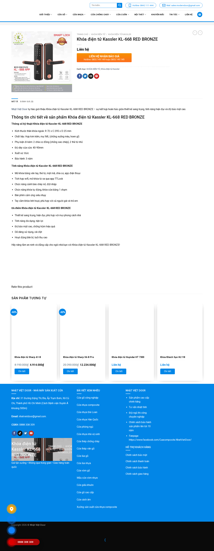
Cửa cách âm (84, 499)
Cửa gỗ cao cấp (85, 492)
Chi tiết (21, 371)
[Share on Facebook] (79, 76)
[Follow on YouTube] (31, 433)
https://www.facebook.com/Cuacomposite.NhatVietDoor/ (160, 439)
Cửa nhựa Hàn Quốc (87, 419)
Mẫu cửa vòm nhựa (87, 477)
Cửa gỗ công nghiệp (87, 397)
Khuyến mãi (157, 14)
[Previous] (11, 344)
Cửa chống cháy (100, 14)
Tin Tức (173, 14)
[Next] (202, 344)
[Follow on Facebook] (14, 433)
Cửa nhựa (78, 14)
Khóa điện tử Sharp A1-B (28, 357)
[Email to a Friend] (90, 76)
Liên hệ (188, 14)
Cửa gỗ (61, 14)
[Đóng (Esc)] (3, 532)
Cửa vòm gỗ (83, 470)
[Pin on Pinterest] (96, 76)
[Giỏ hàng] (199, 14)
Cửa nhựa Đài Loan (87, 412)
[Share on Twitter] (85, 76)
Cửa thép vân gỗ (85, 448)
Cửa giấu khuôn (85, 484)
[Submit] (119, 5)
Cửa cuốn (121, 14)
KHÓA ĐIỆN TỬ (98, 34)
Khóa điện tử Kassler (119, 34)
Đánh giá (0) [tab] (26, 101)
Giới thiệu (44, 14)
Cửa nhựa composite (88, 404)
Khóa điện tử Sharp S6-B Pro (78, 357)
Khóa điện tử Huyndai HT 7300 (128, 357)
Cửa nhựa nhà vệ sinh (88, 434)
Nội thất (139, 14)
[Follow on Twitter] (25, 433)
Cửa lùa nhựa (84, 463)
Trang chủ (82, 34)
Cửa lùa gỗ (82, 455)
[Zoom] (16, 88)
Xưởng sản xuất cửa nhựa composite (97, 506)
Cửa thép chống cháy (88, 441)
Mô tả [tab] (14, 101)
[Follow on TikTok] (20, 433)
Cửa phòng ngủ (85, 426)
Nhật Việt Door (19, 109)
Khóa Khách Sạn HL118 (172, 357)
